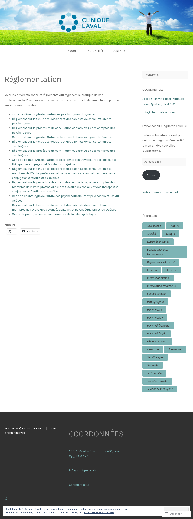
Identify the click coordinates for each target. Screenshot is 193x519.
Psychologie (154, 309)
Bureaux (119, 51)
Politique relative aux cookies (99, 512)
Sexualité (152, 365)
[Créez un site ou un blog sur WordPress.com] (6, 498)
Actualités (96, 51)
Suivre (151, 175)
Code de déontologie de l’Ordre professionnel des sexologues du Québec (62, 137)
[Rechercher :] (165, 75)
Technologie (154, 373)
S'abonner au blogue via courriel (164, 126)
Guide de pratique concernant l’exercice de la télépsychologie (54, 214)
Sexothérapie (155, 357)
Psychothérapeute (158, 325)
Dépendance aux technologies (157, 252)
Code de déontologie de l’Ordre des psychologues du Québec (54, 114)
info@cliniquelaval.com (158, 112)
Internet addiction (158, 278)
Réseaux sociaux (157, 341)
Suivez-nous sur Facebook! (160, 192)
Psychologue (155, 317)
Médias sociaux (156, 294)
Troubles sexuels (157, 381)
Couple (170, 234)
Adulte (175, 226)
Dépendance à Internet (161, 262)
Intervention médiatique (161, 286)
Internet (172, 270)
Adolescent (154, 226)
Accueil (73, 51)
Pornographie (155, 302)
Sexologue (175, 349)
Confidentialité (79, 485)
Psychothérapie (156, 333)
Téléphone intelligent (159, 389)
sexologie (153, 349)
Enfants (152, 270)
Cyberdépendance (158, 241)
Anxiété (151, 234)
